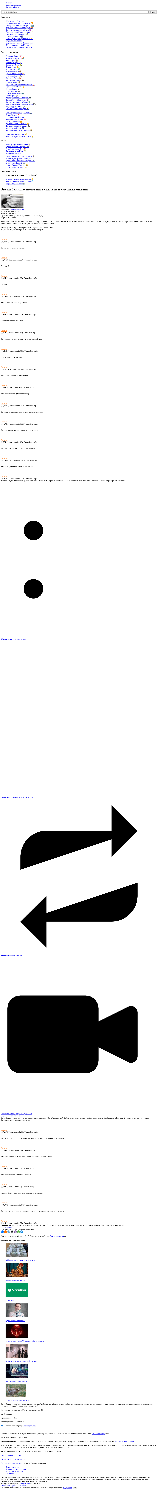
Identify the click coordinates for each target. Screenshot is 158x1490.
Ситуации (13, 78)
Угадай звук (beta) (16, 149)
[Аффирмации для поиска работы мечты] (17, 1256)
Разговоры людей (16, 117)
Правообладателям (13, 1467)
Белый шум (14, 36)
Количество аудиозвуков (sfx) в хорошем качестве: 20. (22, 1410)
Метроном (13, 153)
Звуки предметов (17, 209)
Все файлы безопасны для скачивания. (16, 1438)
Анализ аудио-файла (18, 159)
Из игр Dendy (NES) (17, 100)
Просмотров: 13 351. (9, 1418)
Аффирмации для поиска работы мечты (21, 1260)
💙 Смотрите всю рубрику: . (19, 1426)
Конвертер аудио (20, 26)
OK (75, 1488)
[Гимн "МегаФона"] (17, 1297)
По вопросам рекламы (19, 179)
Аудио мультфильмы (19, 130)
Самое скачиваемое (13, 5)
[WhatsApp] (18, 1231)
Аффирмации (16, 119)
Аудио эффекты (15, 107)
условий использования (124, 1441)
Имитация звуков (16, 151)
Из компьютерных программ (21, 104)
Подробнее (67, 1488)
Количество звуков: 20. (10, 211)
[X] (12, 1231)
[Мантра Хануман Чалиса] (17, 1276)
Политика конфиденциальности (13, 1486)
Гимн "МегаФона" (13, 1301)
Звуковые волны (17, 147)
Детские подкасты (18, 126)
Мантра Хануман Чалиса (15, 1280)
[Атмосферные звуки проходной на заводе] (17, 1357)
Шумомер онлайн (19, 28)
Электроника (15, 80)
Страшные (14, 56)
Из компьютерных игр (18, 102)
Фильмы (13, 89)
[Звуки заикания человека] (17, 1317)
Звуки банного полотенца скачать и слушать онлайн (44, 189)
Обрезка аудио (16, 21)
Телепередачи (15, 93)
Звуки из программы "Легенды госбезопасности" (25, 1341)
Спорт (12, 96)
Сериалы (13, 91)
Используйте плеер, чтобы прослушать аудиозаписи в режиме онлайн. (29, 228)
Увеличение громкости (19, 23)
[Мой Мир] (21, 1231)
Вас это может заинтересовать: (13, 1240)
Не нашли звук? (19, 137)
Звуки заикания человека (15, 1321)
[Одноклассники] (5, 1231)
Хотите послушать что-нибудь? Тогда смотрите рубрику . (33, 1236)
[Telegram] (8, 1231)
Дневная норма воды (20, 181)
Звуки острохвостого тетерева (17, 1400)
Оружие (13, 82)
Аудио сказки (15, 128)
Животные (14, 63)
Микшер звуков (18, 144)
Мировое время (15, 184)
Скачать (4, 240)
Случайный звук (12, 7)
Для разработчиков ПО (18, 98)
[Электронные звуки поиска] (17, 1377)
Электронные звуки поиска (16, 1381)
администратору (98, 1434)
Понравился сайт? (8, 1225)
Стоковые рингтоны (17, 109)
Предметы (14, 71)
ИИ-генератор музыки (18, 45)
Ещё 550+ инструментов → (12, 1116)
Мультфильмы (15, 87)
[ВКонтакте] (2, 1231)
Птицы (12, 67)
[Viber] (15, 1231)
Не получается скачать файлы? (13, 1459)
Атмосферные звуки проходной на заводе (22, 1361)
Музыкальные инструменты (20, 85)
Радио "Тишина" (17, 165)
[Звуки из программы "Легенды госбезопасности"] (17, 1337)
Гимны (13, 115)
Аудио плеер (15, 163)
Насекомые (14, 65)
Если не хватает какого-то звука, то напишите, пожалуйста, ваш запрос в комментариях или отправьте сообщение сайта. (55, 1434)
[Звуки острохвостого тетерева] (16, 1396)
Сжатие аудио (17, 34)
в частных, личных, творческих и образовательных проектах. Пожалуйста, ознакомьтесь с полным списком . (67, 1441)
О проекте (10, 1473)
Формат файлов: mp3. (9, 218)
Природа (13, 69)
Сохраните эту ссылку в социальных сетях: (18, 1229)
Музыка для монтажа (19, 113)
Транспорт (14, 76)
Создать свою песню (19, 43)
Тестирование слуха (20, 156)
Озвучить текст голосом (19, 47)
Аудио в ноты (14, 41)
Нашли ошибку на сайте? (11, 1455)
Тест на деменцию (19, 39)
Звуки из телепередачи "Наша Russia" (21, 175)
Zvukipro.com (24, 1483)
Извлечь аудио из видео (19, 30)
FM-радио (14, 122)
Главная (9, 3)
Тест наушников (19, 32)
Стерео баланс (16, 167)
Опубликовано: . (7, 1414)
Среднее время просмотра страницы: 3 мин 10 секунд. (22, 216)
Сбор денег (16, 134)
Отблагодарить (7, 1227)
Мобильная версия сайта (15, 1471)
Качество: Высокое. (8, 213)
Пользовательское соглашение (17, 1469)
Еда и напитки (15, 74)
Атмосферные (15, 58)
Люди (12, 60)
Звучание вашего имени (20, 161)
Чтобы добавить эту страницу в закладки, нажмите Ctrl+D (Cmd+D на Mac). (31, 1451)
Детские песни (17, 124)
